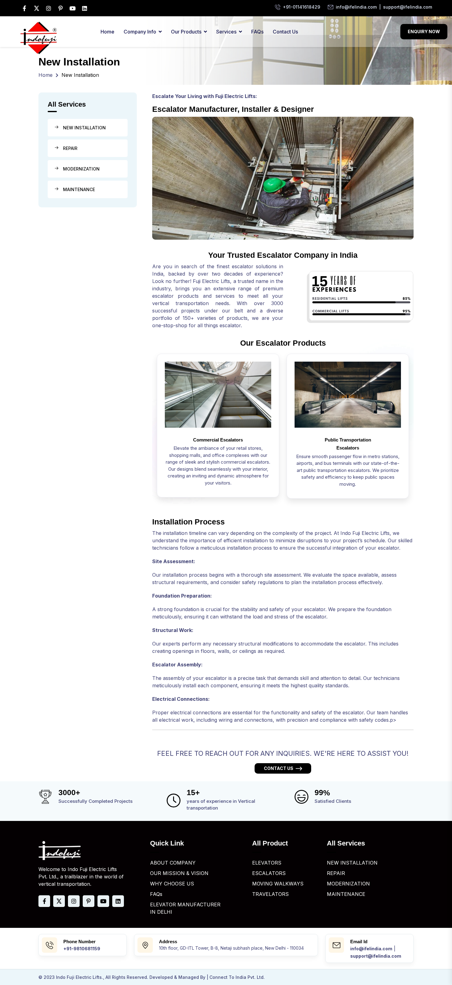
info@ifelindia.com (356, 7)
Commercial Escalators (218, 439)
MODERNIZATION (81, 168)
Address (168, 941)
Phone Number (79, 941)
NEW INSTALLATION (84, 127)
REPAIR (70, 148)
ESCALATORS (269, 873)
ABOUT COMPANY (173, 863)
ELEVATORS (266, 863)
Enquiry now (424, 31)
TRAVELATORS (270, 894)
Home (107, 32)
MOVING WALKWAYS (277, 884)
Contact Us (285, 32)
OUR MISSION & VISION (179, 873)
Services (226, 32)
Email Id (358, 941)
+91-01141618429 (301, 7)
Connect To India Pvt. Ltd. (237, 977)
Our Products (186, 32)
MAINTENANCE (79, 189)
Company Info (140, 32)
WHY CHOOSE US (172, 884)
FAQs (257, 32)
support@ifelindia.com (407, 7)
